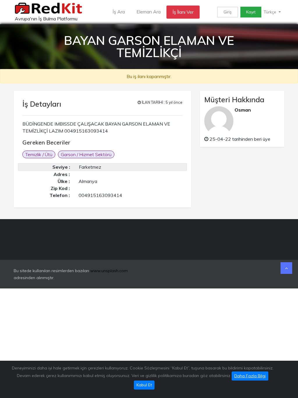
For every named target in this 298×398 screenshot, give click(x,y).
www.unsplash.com (109, 270)
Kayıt (251, 12)
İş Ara (119, 12)
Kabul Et (144, 385)
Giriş (228, 12)
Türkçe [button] (270, 12)
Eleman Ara (148, 12)
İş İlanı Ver (183, 12)
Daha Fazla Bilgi (250, 375)
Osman (243, 110)
